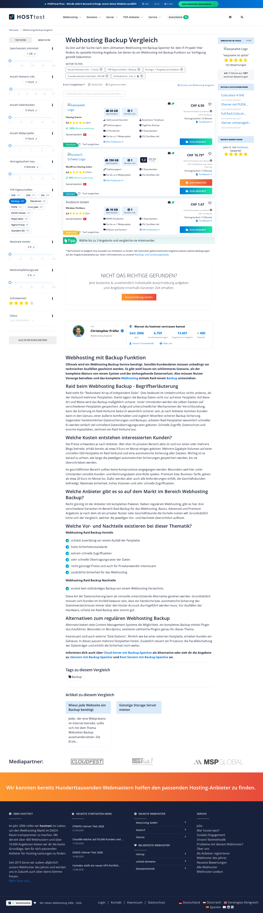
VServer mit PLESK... (234, 104)
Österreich (214, 902)
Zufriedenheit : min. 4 (124, 76)
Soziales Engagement (211, 835)
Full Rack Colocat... (233, 113)
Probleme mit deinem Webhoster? (220, 844)
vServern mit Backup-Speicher (91, 657)
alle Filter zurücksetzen (32, 340)
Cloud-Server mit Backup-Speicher (128, 653)
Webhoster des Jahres (212, 858)
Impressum (134, 902)
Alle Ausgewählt (20, 320)
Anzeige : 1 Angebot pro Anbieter (162, 69)
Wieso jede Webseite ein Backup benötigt (87, 707)
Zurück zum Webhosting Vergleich (197, 85)
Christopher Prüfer (105, 331)
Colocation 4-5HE (232, 95)
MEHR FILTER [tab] (44, 40)
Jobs (200, 826)
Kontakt (116, 902)
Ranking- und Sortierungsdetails (152, 254)
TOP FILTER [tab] (20, 40)
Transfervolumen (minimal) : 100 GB (87, 76)
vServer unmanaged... (235, 123)
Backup (172, 378)
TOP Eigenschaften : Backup (122, 69)
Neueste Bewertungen (212, 862)
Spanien (215, 907)
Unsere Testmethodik (143, 343)
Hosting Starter (74, 117)
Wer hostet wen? (208, 830)
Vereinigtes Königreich (243, 902)
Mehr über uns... (20, 881)
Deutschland (191, 902)
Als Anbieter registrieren (213, 853)
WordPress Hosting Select (79, 166)
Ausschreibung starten (139, 297)
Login (101, 902)
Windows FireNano (75, 207)
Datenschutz (156, 902)
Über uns (167, 343)
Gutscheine (178, 17)
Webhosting (70, 17)
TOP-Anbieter (131, 17)
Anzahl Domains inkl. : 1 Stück (84, 69)
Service (153, 17)
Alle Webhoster (207, 867)
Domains (92, 17)
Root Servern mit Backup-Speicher (144, 657)
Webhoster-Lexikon (210, 872)
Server (110, 17)
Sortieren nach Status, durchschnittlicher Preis (93, 93)
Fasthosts (242, 147)
